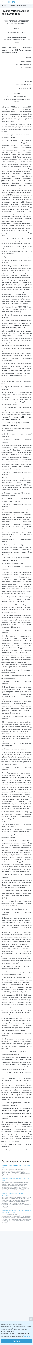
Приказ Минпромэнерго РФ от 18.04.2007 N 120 (16, 1166)
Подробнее (26, 1336)
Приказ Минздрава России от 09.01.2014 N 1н (16, 1179)
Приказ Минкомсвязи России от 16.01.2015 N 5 (13, 1194)
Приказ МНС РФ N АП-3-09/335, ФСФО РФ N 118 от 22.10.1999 (16, 1212)
